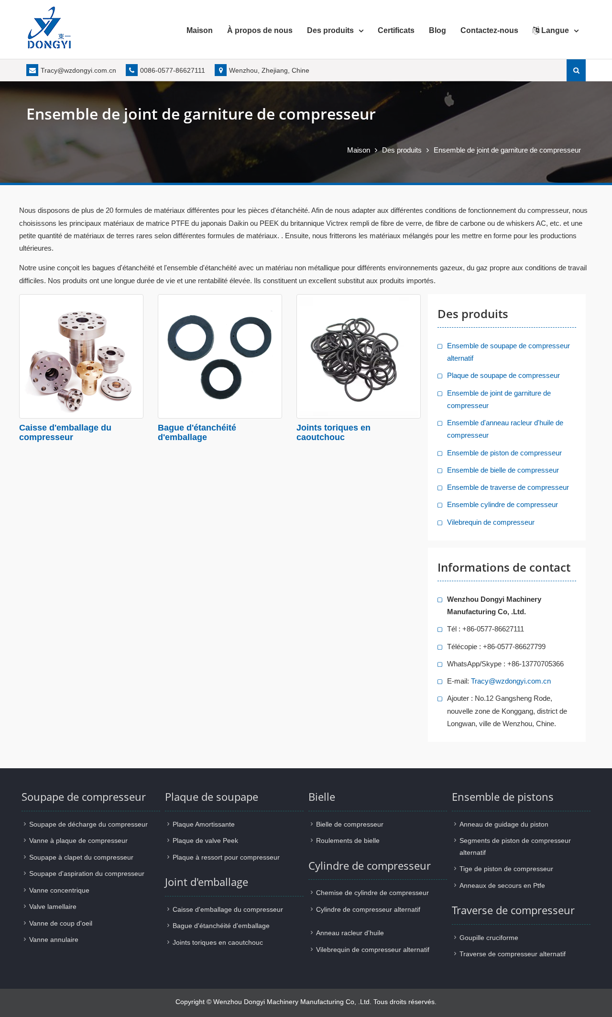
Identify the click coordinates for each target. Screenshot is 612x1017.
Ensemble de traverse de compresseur (508, 487)
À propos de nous (260, 30)
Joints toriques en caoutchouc (333, 432)
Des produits (330, 30)
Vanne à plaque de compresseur (78, 840)
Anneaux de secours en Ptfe (502, 885)
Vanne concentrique (59, 890)
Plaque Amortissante (204, 824)
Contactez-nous (489, 30)
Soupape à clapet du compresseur (81, 857)
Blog (437, 30)
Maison (199, 30)
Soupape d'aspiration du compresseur (86, 873)
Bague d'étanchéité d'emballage (197, 432)
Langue (554, 30)
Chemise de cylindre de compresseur (372, 892)
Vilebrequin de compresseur (491, 522)
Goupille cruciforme (488, 937)
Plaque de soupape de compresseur (503, 375)
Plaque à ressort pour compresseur (226, 857)
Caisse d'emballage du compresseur (65, 432)
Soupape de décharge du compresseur (88, 824)
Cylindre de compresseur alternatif (368, 909)
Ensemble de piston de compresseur (504, 453)
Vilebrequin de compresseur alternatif (372, 949)
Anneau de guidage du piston (503, 824)
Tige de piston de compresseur (506, 869)
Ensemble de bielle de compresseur (503, 470)
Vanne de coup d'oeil (60, 923)
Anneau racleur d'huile (350, 933)
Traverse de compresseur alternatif (512, 954)
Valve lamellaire (52, 906)
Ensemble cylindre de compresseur (502, 504)
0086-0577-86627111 (172, 70)
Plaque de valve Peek (205, 840)
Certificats (396, 30)
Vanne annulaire (53, 939)
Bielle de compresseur (349, 824)
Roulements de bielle (348, 840)
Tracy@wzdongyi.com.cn (78, 70)
